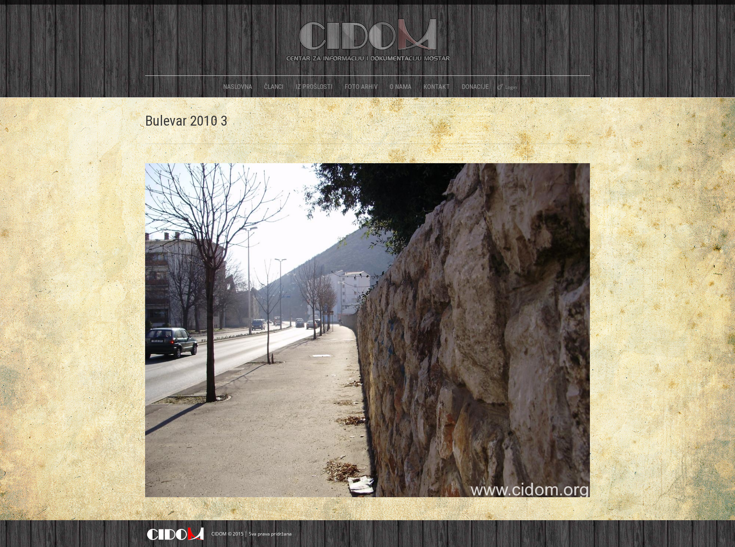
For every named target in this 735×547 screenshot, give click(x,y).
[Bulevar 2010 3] (367, 330)
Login (511, 87)
